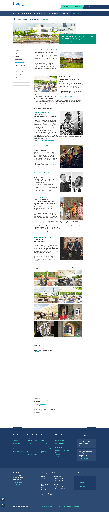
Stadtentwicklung (17, 443)
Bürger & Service (39, 13)
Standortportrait (59, 438)
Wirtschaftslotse (59, 443)
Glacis (17, 78)
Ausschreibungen (60, 457)
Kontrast (90, 6)
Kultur (16, 53)
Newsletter (78, 6)
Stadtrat (15, 446)
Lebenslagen (30, 446)
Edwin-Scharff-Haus (20, 65)
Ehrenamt (29, 451)
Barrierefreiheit (58, 506)
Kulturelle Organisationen (21, 84)
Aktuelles (44, 506)
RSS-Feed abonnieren (86, 458)
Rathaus (15, 438)
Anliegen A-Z (66, 6)
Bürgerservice (30, 438)
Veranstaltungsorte (34, 19)
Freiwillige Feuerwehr (32, 454)
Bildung (29, 443)
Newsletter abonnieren (86, 446)
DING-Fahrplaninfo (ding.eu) (42, 351)
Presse (50, 506)
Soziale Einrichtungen (33, 448)
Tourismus (17, 56)
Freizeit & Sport (18, 50)
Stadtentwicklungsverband (62, 450)
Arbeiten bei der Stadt (19, 448)
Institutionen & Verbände (59, 453)
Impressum (75, 506)
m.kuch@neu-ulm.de (42, 404)
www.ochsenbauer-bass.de (47, 140)
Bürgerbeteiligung (18, 451)
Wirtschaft (65, 13)
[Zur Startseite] (19, 5)
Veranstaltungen (18, 59)
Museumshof (19, 75)
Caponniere (45, 19)
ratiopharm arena (20, 81)
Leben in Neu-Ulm (32, 440)
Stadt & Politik (26, 13)
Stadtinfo (15, 440)
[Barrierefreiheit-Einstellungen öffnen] (2, 505)
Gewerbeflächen (59, 440)
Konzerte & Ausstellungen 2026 (66, 96)
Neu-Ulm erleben (53, 13)
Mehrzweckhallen (20, 72)
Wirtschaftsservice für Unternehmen (61, 446)
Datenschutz (67, 506)
